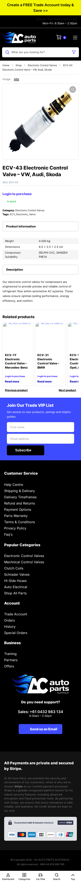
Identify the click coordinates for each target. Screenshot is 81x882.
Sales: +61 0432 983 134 (56, 19)
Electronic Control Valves (42, 65)
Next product (67, 390)
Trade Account (15, 614)
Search (56, 879)
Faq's (8, 534)
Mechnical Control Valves (24, 562)
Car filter (40, 879)
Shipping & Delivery (19, 491)
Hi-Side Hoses (15, 581)
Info (16, 79)
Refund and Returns (19, 503)
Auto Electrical (15, 587)
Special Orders (15, 633)
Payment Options (17, 509)
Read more (12, 381)
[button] (72, 89)
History (10, 626)
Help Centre (13, 485)
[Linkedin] (40, 743)
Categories (24, 879)
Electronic (22, 214)
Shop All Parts (15, 593)
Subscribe (23, 450)
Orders (9, 620)
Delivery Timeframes (20, 497)
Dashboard (8, 879)
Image (6, 79)
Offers (9, 666)
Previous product (16, 390)
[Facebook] (30, 743)
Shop (19, 65)
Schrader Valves (16, 574)
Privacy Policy (15, 528)
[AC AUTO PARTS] (19, 37)
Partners (10, 660)
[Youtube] (50, 743)
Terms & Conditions (19, 522)
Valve (32, 214)
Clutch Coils (13, 568)
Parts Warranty (16, 516)
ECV (12, 214)
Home (5, 65)
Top (73, 879)
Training (10, 654)
